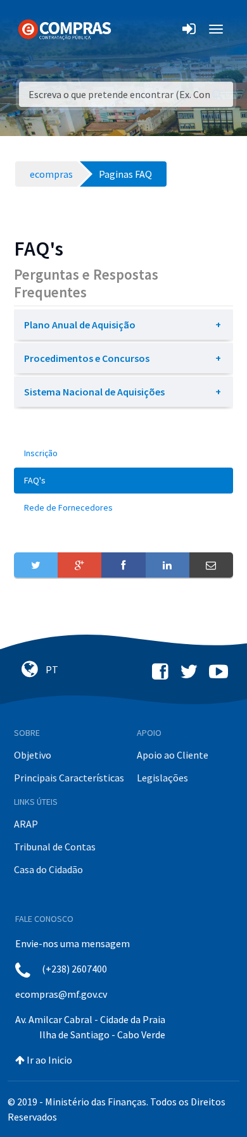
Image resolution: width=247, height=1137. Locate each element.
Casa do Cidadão (48, 869)
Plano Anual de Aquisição (80, 324)
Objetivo (32, 755)
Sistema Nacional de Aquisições (94, 391)
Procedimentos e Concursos (86, 358)
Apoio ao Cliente (172, 755)
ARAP (26, 823)
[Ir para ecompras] (64, 28)
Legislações (162, 777)
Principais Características (69, 777)
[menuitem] (123, 453)
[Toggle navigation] (129, 29)
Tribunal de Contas (55, 846)
